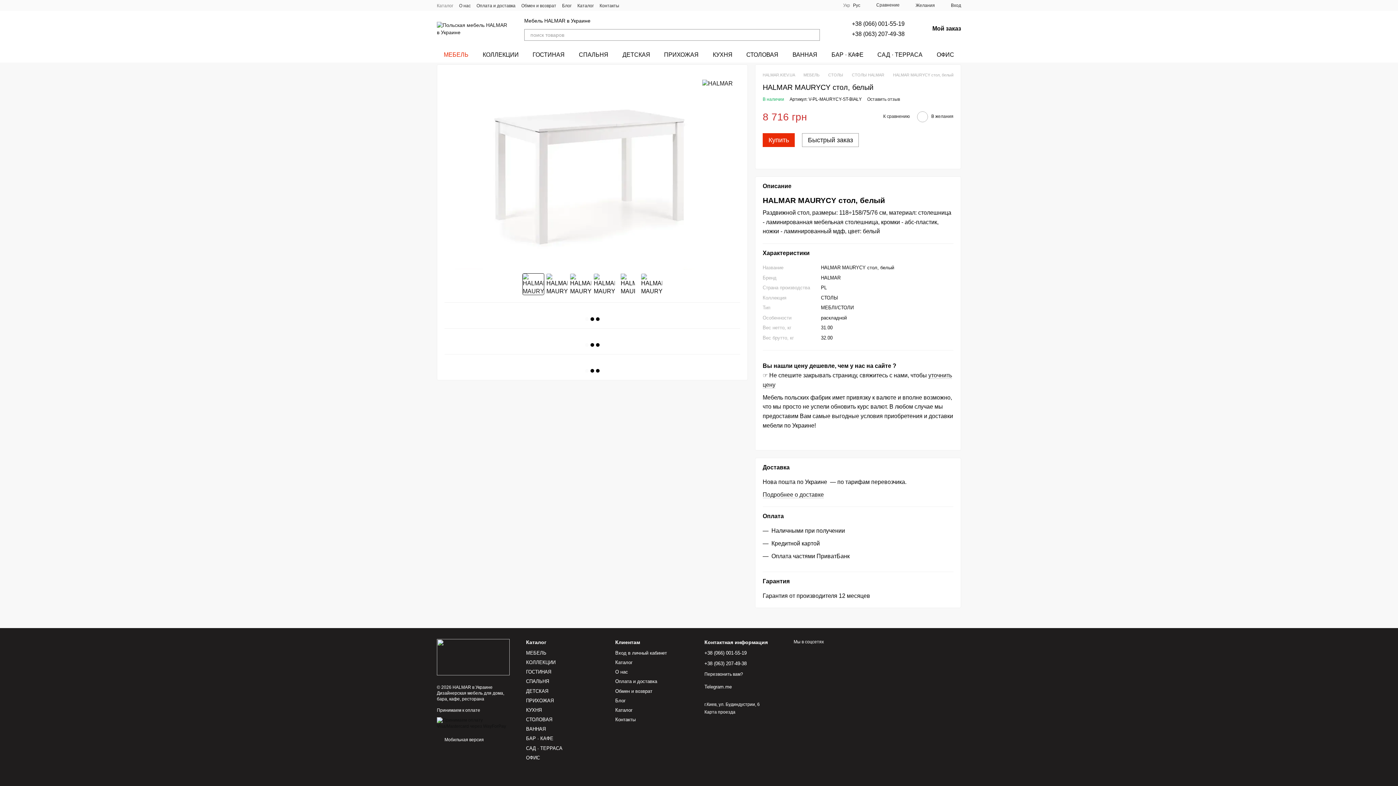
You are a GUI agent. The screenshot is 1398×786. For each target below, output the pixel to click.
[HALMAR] (717, 84)
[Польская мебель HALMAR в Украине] (473, 656)
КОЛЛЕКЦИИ (501, 55)
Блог (567, 5)
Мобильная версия (463, 739)
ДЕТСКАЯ (636, 55)
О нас (465, 5)
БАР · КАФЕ (848, 55)
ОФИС (945, 55)
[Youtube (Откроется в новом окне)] (656, 5)
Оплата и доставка (496, 5)
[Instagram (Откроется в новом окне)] (629, 5)
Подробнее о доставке (793, 495)
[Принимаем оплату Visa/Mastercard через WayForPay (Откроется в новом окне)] (476, 723)
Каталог (445, 5)
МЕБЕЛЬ (456, 55)
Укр (846, 5)
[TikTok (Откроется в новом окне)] (638, 5)
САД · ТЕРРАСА (900, 55)
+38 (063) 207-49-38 (878, 34)
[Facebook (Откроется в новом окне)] (647, 5)
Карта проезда (719, 712)
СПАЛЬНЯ (593, 55)
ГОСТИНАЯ (549, 55)
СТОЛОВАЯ (762, 55)
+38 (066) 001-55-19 (878, 24)
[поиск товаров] (814, 35)
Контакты (609, 5)
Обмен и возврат (538, 5)
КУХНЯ (722, 55)
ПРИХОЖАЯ (681, 55)
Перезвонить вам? (723, 674)
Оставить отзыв (883, 99)
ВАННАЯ (805, 55)
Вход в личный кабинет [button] (641, 653)
